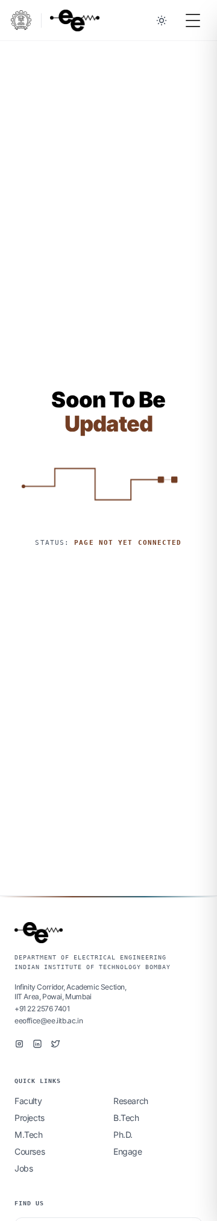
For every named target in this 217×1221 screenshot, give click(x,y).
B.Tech (126, 1118)
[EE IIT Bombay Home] (74, 20)
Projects (29, 1118)
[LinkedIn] (37, 1043)
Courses (29, 1151)
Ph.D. (123, 1134)
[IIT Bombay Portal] (21, 20)
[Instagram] (19, 1043)
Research (130, 1101)
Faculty (28, 1101)
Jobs (23, 1168)
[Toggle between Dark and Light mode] (161, 20)
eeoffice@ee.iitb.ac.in (48, 1020)
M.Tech (28, 1134)
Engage (127, 1151)
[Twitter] (55, 1043)
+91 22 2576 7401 (42, 1008)
